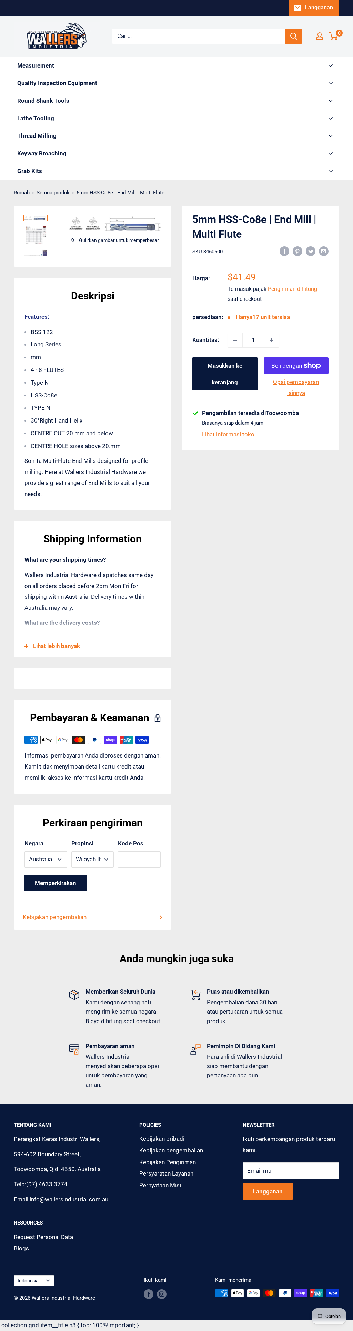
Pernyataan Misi (160, 1185)
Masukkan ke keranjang (225, 374)
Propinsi (82, 843)
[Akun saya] (319, 36)
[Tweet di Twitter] (310, 250)
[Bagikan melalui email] (324, 250)
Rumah (22, 193)
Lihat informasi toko (228, 434)
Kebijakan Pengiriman (167, 1162)
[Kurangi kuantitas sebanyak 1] (235, 340)
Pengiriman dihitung (292, 289)
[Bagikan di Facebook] (284, 250)
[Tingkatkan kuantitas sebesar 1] (271, 340)
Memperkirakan (55, 883)
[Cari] (293, 36)
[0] (333, 36)
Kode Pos (130, 843)
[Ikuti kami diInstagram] (162, 1294)
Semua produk (53, 193)
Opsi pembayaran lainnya (296, 387)
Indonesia (28, 1281)
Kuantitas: (205, 339)
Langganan (319, 7)
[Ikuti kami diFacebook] (148, 1294)
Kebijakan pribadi (161, 1138)
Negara (33, 843)
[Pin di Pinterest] (297, 250)
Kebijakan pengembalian (55, 917)
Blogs (21, 1248)
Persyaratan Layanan (166, 1173)
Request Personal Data (43, 1236)
